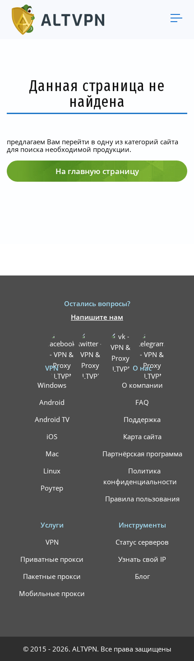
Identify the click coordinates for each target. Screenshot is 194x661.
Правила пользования (142, 498)
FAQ (142, 402)
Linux (51, 470)
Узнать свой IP (142, 559)
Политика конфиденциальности (140, 476)
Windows (51, 385)
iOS (51, 436)
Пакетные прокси (52, 576)
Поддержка (142, 419)
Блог (142, 576)
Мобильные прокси (52, 593)
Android (52, 402)
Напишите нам (97, 316)
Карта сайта (142, 436)
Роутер (52, 487)
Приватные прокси (51, 559)
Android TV (52, 419)
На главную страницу (97, 171)
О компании (142, 385)
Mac (52, 453)
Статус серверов (142, 541)
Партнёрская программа (142, 453)
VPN (52, 541)
